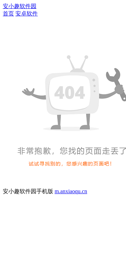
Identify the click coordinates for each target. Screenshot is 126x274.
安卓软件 (26, 14)
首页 (8, 14)
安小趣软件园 (19, 6)
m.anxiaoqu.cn (71, 191)
